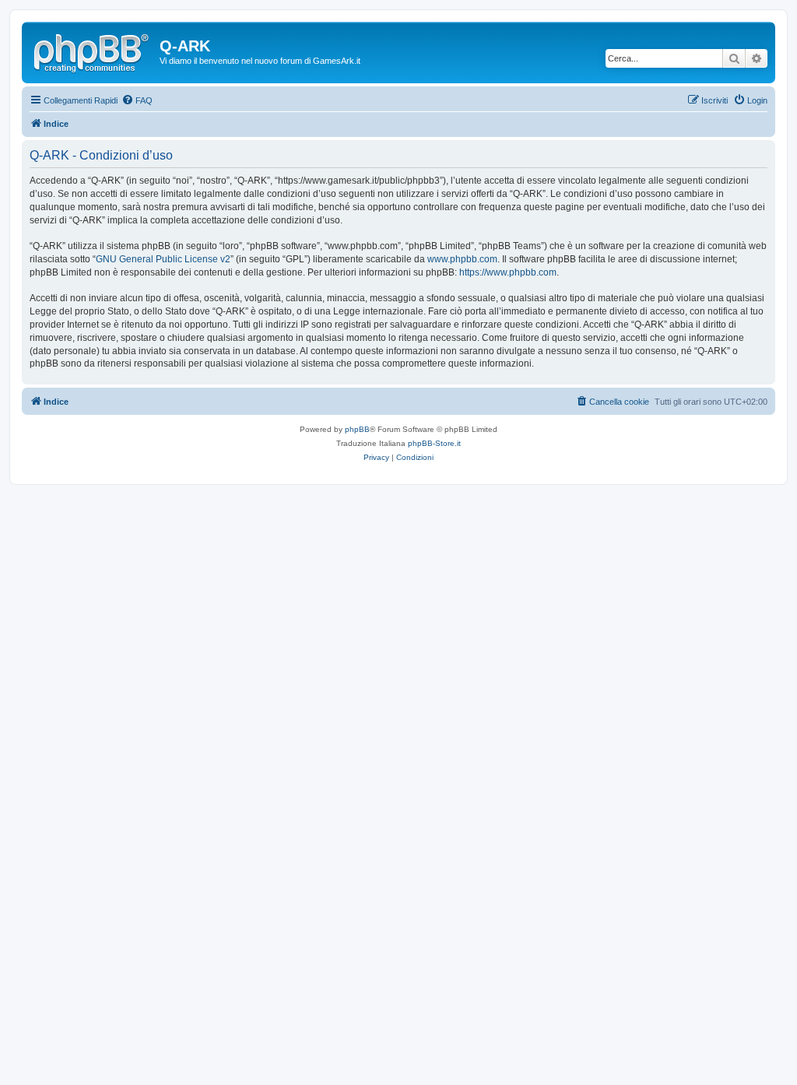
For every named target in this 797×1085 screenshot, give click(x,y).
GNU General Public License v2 (163, 259)
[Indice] (93, 50)
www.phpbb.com (462, 259)
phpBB (357, 429)
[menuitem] (137, 100)
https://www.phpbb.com (507, 272)
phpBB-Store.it (434, 443)
